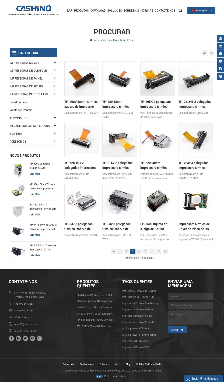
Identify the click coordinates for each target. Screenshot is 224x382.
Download (98, 10)
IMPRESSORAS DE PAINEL (26, 78)
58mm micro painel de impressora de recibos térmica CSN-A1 (95, 301)
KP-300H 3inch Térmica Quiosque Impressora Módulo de (42, 187)
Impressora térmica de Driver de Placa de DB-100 (194, 226)
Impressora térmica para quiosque (140, 303)
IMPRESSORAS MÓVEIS (24, 62)
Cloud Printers (18, 102)
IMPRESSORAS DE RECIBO (26, 86)
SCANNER (16, 133)
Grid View (205, 53)
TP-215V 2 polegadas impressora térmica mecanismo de (117, 165)
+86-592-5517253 (24, 303)
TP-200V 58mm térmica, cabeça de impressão (81, 104)
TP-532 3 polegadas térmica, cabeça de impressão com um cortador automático (116, 226)
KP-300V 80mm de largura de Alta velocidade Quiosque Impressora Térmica (41, 166)
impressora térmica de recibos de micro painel (140, 322)
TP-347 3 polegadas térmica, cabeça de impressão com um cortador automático (78, 226)
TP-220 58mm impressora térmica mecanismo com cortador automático (154, 165)
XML (117, 364)
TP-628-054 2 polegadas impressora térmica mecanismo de (80, 165)
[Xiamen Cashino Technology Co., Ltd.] (34, 10)
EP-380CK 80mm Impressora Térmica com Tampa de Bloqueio (43, 207)
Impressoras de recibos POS (138, 296)
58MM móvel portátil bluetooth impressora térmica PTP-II (95, 295)
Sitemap (104, 364)
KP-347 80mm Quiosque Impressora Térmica (43, 247)
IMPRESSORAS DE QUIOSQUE (28, 70)
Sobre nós (68, 364)
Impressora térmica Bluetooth (138, 309)
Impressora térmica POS (135, 347)
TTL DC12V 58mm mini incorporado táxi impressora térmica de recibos (95, 326)
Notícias (147, 10)
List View (211, 53)
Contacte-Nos (165, 10)
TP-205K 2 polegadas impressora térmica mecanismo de (155, 104)
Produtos (81, 10)
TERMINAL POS (19, 118)
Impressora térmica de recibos (139, 291)
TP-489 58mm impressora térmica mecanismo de (116, 104)
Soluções (114, 10)
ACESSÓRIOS (18, 141)
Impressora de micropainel (136, 341)
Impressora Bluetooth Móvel (137, 315)
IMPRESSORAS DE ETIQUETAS (29, 94)
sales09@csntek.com (25, 331)
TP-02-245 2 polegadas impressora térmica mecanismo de (194, 104)
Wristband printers (21, 110)
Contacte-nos (87, 364)
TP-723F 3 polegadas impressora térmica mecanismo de (193, 165)
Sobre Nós (131, 10)
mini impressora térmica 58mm (139, 334)
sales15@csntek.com (25, 324)
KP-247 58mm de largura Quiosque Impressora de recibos (43, 227)
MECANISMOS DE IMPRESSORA (30, 126)
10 (158, 251)
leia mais (35, 173)
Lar (69, 10)
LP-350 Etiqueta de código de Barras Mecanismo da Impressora (153, 226)
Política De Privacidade (148, 364)
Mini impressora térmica (135, 328)
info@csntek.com (23, 317)
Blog (128, 364)
